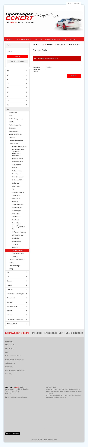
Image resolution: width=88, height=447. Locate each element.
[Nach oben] (82, 443)
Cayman (9, 285)
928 (8, 109)
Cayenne (9, 289)
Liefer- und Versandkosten (13, 356)
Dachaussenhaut (17, 171)
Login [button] (77, 3)
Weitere (72, 39)
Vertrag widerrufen (12, 433)
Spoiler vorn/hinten (17, 180)
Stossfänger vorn (17, 174)
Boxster (9, 281)
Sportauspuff (11, 298)
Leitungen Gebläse (17, 250)
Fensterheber (16, 195)
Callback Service (10, 363)
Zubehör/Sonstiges (14, 266)
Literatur (9, 315)
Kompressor (15, 247)
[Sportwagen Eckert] (44, 21)
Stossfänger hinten (18, 177)
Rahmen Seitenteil (17, 158)
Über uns (9, 39)
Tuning (11, 269)
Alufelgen (10, 302)
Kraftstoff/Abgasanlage (16, 119)
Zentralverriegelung (18, 192)
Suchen (74, 76)
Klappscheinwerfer (17, 204)
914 (8, 92)
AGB (6, 352)
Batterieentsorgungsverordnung (14, 370)
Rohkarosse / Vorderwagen (15, 294)
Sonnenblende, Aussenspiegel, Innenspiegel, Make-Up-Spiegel (19, 226)
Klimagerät (15, 256)
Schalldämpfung (17, 207)
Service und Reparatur (23, 39)
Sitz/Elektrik (15, 214)
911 (8, 75)
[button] (69, 3)
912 (8, 79)
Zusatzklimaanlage (18, 253)
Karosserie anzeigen (16, 140)
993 (8, 88)
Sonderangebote (12, 323)
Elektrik (11, 262)
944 (8, 100)
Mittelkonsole (16, 217)
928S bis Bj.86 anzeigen (19, 146)
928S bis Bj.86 (14, 143)
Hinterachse (12, 128)
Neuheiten (38, 39)
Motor (10, 116)
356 (8, 71)
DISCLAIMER (9, 348)
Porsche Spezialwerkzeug (15, 319)
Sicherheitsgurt (16, 241)
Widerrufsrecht (9, 345)
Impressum (8, 367)
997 (8, 276)
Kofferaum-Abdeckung (19, 232)
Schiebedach (16, 238)
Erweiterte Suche (17, 61)
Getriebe (11, 122)
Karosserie (12, 137)
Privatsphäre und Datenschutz (14, 359)
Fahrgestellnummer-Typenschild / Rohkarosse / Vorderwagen (18, 152)
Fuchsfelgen (9, 374)
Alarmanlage (16, 198)
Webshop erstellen (37, 439)
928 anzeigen (13, 112)
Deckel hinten (16, 186)
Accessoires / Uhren (52, 39)
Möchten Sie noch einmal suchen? (36, 69)
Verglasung (15, 201)
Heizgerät (15, 244)
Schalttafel (15, 220)
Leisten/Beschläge (17, 235)
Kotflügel (14, 168)
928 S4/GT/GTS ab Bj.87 (17, 259)
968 (8, 105)
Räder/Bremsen (13, 131)
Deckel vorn (15, 183)
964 (8, 83)
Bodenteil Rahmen (17, 161)
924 (8, 96)
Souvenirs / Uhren (12, 306)
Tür (13, 189)
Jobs (64, 39)
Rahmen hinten (16, 165)
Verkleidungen (16, 210)
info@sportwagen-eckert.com (19, 397)
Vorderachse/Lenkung (15, 125)
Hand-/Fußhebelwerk (15, 134)
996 (8, 272)
